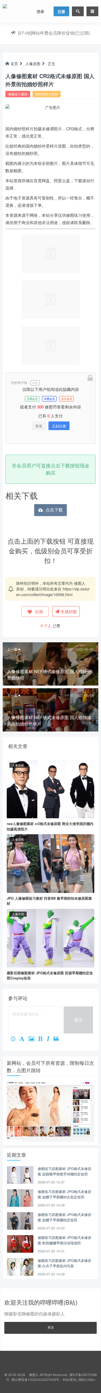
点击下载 (54, 510)
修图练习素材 (17, 94)
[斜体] (50, 1039)
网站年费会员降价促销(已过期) (54, 33)
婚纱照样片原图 (46, 94)
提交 (78, 1019)
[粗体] (42, 1039)
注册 (61, 11)
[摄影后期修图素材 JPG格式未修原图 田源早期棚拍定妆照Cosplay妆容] (50, 937)
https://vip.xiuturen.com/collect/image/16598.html (53, 591)
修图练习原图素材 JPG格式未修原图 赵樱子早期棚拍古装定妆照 (64, 1194)
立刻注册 (59, 425)
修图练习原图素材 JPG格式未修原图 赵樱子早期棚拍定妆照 (64, 1217)
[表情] (15, 1039)
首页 (14, 63)
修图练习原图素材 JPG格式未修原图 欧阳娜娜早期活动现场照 (64, 1240)
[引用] (58, 1039)
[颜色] (24, 1039)
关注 (50, 1327)
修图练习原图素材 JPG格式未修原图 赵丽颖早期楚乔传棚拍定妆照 (64, 1171)
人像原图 (32, 63)
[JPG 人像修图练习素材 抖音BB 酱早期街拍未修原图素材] (50, 863)
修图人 (79, 583)
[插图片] (33, 1039)
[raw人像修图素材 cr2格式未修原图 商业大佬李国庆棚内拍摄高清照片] (50, 788)
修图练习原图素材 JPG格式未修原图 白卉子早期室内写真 (64, 1263)
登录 (40, 11)
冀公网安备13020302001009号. (36, 1380)
